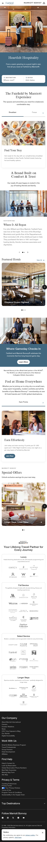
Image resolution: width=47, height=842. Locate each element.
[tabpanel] (23, 79)
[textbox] (12, 80)
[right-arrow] (41, 113)
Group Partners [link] (7, 749)
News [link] (4, 729)
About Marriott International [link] (11, 722)
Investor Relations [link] (8, 726)
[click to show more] (44, 287)
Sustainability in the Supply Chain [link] (13, 795)
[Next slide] (27, 252)
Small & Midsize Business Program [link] (14, 745)
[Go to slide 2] (24, 252)
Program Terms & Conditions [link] (12, 792)
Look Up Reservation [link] (9, 765)
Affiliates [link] (5, 754)
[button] (33, 79)
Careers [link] (4, 724)
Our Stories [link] (6, 733)
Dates (30, 77)
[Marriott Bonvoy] (33, 3)
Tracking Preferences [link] (9, 784)
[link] (11, 788)
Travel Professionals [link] (9, 747)
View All (39, 260)
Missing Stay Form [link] (8, 772)
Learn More (23, 362)
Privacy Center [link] (7, 785)
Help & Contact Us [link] (8, 763)
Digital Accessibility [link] (8, 736)
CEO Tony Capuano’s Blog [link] (11, 731)
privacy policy (30, 835)
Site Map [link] (5, 775)
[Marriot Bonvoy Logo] (23, 542)
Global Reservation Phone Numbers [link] (14, 768)
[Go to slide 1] (22, 252)
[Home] (9, 4)
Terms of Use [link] (6, 790)
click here (18, 837)
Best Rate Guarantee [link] (9, 770)
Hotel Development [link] (8, 752)
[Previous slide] (19, 252)
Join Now (9, 456)
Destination (11, 77)
